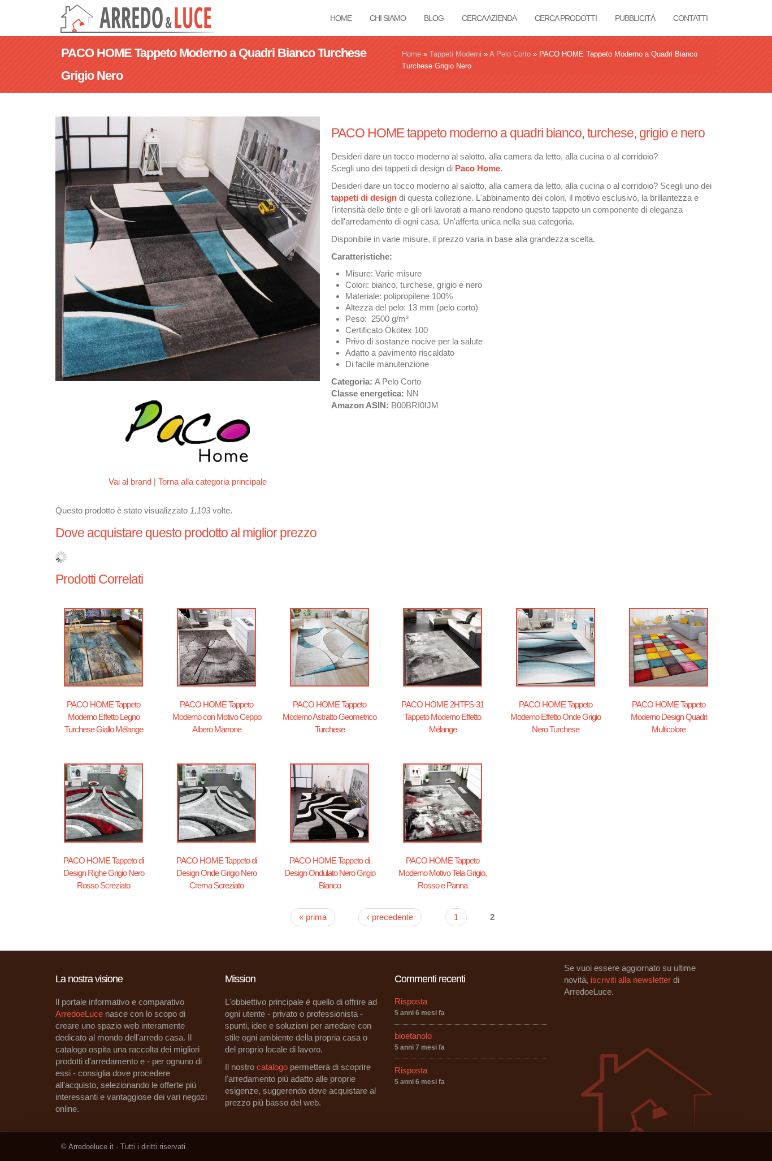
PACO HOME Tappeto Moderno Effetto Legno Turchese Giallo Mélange (103, 717)
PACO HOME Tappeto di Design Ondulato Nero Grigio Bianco (329, 873)
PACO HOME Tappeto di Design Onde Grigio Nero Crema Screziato (216, 873)
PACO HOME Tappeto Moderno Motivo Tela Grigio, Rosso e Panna (442, 873)
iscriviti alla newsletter (631, 980)
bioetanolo (413, 1036)
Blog (434, 18)
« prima (313, 917)
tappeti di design (364, 197)
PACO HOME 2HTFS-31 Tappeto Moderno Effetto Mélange (442, 717)
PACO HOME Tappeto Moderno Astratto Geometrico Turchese (329, 717)
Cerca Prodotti (566, 18)
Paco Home (477, 168)
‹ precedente (390, 917)
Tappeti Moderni (456, 54)
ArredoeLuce (79, 1013)
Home (341, 18)
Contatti (690, 18)
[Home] (140, 17)
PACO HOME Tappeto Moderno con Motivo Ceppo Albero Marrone (216, 717)
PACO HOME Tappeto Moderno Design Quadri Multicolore (669, 717)
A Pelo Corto (510, 54)
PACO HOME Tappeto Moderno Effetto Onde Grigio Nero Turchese (555, 717)
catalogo (272, 1067)
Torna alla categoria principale (212, 481)
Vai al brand (130, 481)
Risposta (410, 1001)
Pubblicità (635, 18)
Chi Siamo (388, 18)
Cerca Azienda (489, 18)
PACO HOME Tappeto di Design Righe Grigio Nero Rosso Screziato (103, 873)
